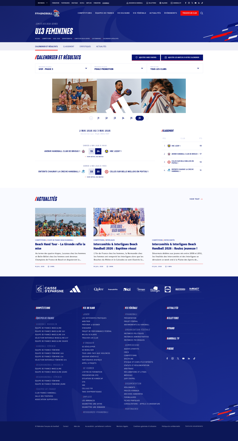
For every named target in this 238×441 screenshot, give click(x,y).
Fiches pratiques (132, 401)
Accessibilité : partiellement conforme (98, 426)
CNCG (126, 352)
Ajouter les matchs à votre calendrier (183, 57)
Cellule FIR (87, 388)
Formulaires (130, 397)
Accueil (37, 38)
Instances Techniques (134, 340)
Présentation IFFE (90, 375)
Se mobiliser (88, 350)
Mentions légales (122, 426)
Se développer (88, 347)
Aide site (77, 426)
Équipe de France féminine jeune (50, 384)
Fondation (97, 3)
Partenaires (65, 3)
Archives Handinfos (133, 394)
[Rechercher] (202, 13)
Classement (68, 46)
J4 (123, 118)
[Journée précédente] (91, 118)
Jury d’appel (129, 379)
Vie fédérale (139, 13)
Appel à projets (89, 363)
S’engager (88, 343)
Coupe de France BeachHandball (60, 240)
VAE (83, 385)
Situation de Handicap (92, 379)
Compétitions (85, 13)
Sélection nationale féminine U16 (51, 360)
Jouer (86, 314)
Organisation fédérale (137, 330)
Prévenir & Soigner (91, 325)
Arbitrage (128, 369)
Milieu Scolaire (89, 335)
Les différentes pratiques (94, 318)
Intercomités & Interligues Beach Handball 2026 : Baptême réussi (115, 246)
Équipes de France (104, 13)
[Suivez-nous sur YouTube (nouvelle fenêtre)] (195, 3)
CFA (83, 382)
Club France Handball (45, 393)
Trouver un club (90, 338)
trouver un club (189, 13)
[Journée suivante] (147, 118)
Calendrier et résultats (46, 46)
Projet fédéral (131, 321)
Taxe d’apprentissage (92, 392)
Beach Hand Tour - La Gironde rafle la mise (60, 246)
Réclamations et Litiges (135, 372)
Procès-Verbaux (131, 391)
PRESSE (170, 348)
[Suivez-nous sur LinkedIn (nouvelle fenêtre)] (199, 3)
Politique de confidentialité (171, 426)
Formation (55, 3)
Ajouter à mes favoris (147, 57)
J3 (115, 118)
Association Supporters (46, 399)
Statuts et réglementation (136, 365)
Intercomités (169, 240)
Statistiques (85, 46)
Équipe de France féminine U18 (49, 357)
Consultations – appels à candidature (142, 404)
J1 (98, 118)
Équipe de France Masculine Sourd (51, 341)
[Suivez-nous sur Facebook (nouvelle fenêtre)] (185, 3)
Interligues (110, 240)
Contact (65, 426)
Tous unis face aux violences (96, 353)
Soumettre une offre (92, 404)
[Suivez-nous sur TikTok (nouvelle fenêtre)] (202, 3)
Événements (170, 13)
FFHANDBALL (131, 314)
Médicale (128, 375)
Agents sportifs (131, 349)
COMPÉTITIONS (130, 355)
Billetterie (173, 318)
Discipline (128, 359)
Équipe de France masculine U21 (50, 331)
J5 (131, 118)
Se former (88, 368)
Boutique (75, 3)
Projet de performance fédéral (97, 331)
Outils (82, 3)
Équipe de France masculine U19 (50, 335)
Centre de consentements (194, 426)
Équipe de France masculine (48, 328)
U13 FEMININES (96, 38)
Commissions (132, 345)
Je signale (106, 3)
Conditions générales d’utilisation (145, 426)
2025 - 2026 (56, 38)
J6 (140, 118)
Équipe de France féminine (47, 350)
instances (41, 3)
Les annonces (88, 401)
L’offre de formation (92, 372)
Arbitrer (86, 321)
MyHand (171, 328)
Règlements (129, 387)
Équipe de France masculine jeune (51, 372)
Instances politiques (134, 333)
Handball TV (173, 338)
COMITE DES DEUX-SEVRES (82, 38)
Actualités (155, 13)
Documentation (133, 384)
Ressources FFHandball (96, 412)
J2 (107, 118)
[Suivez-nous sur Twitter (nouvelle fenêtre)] (192, 3)
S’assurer (86, 328)
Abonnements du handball (137, 325)
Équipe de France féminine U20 (49, 353)
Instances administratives (136, 337)
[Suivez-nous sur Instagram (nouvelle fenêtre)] (189, 3)
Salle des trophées (44, 396)
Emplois (89, 3)
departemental (67, 38)
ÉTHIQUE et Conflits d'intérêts (138, 362)
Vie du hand (123, 13)
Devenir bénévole (90, 357)
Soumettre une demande (93, 407)
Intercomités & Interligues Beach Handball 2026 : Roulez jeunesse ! (174, 246)
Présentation (130, 318)
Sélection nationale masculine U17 (51, 338)
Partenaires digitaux (92, 360)
